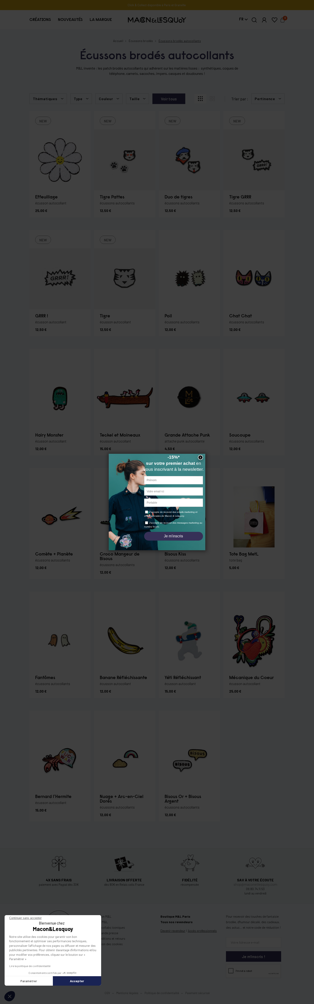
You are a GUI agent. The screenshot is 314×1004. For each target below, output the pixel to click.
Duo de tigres (178, 197)
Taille (134, 98)
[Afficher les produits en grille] (200, 98)
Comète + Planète (54, 554)
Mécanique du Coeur (251, 678)
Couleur (106, 98)
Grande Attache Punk (187, 435)
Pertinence (265, 98)
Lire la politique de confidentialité (30, 965)
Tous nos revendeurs (176, 922)
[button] (40, 19)
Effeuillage (46, 197)
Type (78, 98)
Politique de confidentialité (162, 993)
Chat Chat (240, 316)
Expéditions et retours (110, 938)
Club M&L (101, 922)
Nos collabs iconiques (110, 927)
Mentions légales (127, 993)
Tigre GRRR (240, 197)
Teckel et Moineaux (120, 435)
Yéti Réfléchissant (183, 678)
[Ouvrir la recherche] (254, 20)
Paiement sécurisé (197, 993)
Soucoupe (240, 435)
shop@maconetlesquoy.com (255, 884)
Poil (168, 316)
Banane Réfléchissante (123, 678)
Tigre (105, 316)
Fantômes (45, 678)
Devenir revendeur (172, 931)
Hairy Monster (49, 435)
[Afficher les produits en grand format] (212, 98)
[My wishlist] (274, 20)
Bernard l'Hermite (53, 797)
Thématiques (45, 98)
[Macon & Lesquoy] (157, 20)
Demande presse (106, 933)
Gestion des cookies (109, 944)
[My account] (264, 20)
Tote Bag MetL (244, 554)
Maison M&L (103, 916)
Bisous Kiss (175, 554)
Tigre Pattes (112, 197)
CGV (107, 993)
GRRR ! (41, 316)
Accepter (77, 981)
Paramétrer (28, 981)
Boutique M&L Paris (175, 916)
